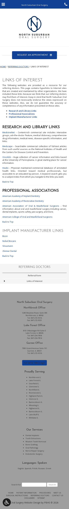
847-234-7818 (36, 335)
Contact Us (57, 495)
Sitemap (41, 498)
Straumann (7, 245)
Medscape (7, 146)
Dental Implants (32, 435)
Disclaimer (29, 498)
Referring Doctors (18, 66)
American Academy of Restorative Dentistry (23, 200)
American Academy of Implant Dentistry (21, 196)
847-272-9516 (36, 318)
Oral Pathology (32, 448)
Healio (5, 167)
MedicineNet (8, 132)
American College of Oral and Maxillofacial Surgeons (27, 216)
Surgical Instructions (17, 495)
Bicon (5, 236)
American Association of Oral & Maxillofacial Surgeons (30, 205)
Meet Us (57, 493)
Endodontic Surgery (34, 454)
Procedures (45, 493)
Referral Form (34, 275)
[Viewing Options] (6, 502)
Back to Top (7, 181)
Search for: (16, 484)
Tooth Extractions (33, 438)
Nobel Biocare (9, 241)
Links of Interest (34, 281)
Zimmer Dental (9, 251)
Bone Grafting (32, 444)
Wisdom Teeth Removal (36, 441)
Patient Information (26, 493)
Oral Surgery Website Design (25, 502)
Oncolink (6, 157)
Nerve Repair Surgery (35, 451)
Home (3, 66)
